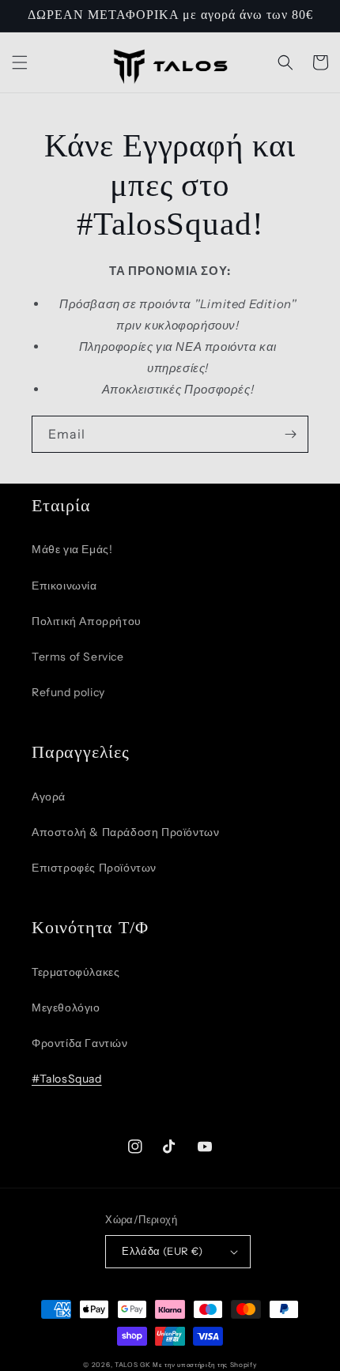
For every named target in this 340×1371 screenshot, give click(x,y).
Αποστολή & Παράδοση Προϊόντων (125, 832)
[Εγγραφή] (290, 434)
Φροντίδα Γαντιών (80, 1043)
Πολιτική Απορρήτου (87, 621)
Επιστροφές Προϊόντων (94, 868)
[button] (19, 62)
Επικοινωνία (64, 585)
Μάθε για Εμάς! (72, 549)
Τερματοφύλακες (75, 972)
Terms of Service (78, 657)
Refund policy (68, 692)
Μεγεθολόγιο (66, 1007)
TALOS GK (133, 1365)
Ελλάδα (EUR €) (162, 1251)
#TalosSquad (67, 1079)
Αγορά (49, 796)
